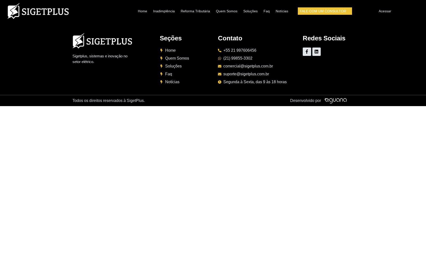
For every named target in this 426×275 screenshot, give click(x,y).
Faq (267, 11)
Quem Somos (226, 11)
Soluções (250, 11)
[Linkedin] (316, 52)
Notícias (282, 11)
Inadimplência (164, 11)
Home (142, 11)
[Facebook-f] (307, 52)
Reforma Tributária (195, 11)
